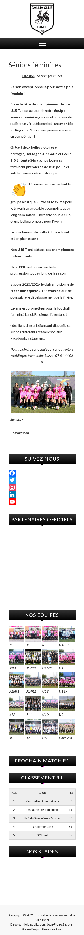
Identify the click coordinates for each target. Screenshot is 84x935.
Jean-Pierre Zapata (59, 924)
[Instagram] (42, 487)
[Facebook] (42, 473)
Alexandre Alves (52, 929)
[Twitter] (42, 480)
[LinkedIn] (42, 494)
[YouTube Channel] (42, 501)
